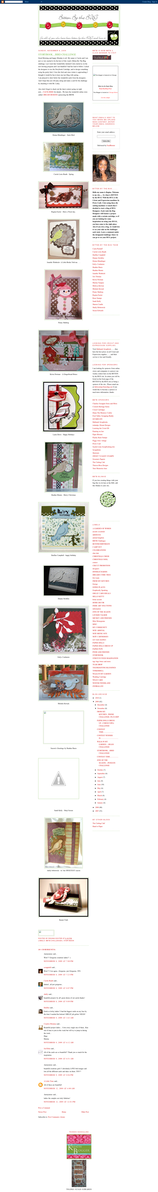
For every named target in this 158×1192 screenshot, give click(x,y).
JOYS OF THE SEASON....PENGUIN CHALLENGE (106, 763)
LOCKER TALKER (100, 615)
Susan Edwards (98, 310)
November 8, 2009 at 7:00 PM (58, 961)
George (95, 584)
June (99, 784)
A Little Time (49, 1081)
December (101, 705)
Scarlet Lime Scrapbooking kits (104, 447)
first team (96, 578)
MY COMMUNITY (100, 627)
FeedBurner (111, 145)
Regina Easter (97, 295)
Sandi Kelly (97, 301)
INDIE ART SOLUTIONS (102, 605)
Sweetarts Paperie (99, 459)
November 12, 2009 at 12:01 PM (59, 1102)
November (101, 708)
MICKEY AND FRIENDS (102, 618)
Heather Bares (98, 267)
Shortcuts (96, 453)
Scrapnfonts (97, 450)
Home (64, 1112)
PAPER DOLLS (98, 643)
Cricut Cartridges (99, 409)
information (97, 609)
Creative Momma (50, 1024)
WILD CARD (98, 680)
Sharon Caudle (98, 304)
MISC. (95, 624)
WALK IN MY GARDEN (102, 674)
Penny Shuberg (98, 292)
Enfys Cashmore (98, 264)
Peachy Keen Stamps (100, 437)
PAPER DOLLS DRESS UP (103, 646)
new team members (99, 639)
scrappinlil (47, 967)
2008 (97, 807)
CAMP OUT (97, 547)
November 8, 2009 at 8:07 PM (58, 988)
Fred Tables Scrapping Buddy (103, 416)
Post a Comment (44, 1108)
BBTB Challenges (54, 941)
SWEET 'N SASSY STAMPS (103, 456)
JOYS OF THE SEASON (101, 612)
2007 (97, 811)
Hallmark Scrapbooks (100, 422)
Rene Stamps (97, 298)
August (100, 777)
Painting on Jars (98, 431)
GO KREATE (97, 419)
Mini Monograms (99, 621)
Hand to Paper (98, 826)
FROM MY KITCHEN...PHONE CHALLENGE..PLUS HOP (108, 714)
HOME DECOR (98, 602)
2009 (97, 701)
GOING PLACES (99, 587)
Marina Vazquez (98, 282)
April (99, 792)
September (101, 773)
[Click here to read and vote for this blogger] (105, 75)
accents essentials (99, 531)
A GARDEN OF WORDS (102, 528)
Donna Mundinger (99, 261)
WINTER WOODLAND (101, 683)
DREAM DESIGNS (50, 95)
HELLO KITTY (98, 596)
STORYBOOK (69, 941)
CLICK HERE (48, 92)
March (99, 795)
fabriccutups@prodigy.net (103, 387)
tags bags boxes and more (102, 661)
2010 (97, 698)
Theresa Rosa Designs (100, 465)
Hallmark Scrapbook (104, 349)
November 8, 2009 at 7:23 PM (58, 974)
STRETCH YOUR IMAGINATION (105, 658)
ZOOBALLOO (98, 686)
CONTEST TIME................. (107, 756)
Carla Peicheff (98, 248)
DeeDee (46, 1007)
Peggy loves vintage (99, 440)
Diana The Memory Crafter (102, 413)
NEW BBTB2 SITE (100, 633)
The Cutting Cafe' (99, 823)
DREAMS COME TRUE (102, 575)
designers (96, 568)
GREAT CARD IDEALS (102, 593)
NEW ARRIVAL (99, 630)
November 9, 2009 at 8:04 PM (58, 1075)
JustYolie (47, 1048)
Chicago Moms (113, 92)
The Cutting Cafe (99, 462)
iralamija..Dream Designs (101, 425)
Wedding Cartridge (99, 677)
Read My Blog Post (105, 88)
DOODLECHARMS (100, 571)
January (100, 803)
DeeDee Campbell (99, 255)
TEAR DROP (97, 664)
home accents (97, 599)
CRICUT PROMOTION (101, 565)
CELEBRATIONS (99, 550)
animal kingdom (98, 538)
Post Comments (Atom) (56, 1117)
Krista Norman (98, 279)
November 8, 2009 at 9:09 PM (58, 1001)
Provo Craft (97, 443)
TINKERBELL (98, 670)
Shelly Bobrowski (99, 307)
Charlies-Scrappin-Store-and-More (105, 403)
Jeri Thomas (97, 276)
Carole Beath (48, 980)
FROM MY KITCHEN (101, 581)
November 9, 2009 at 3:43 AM (59, 1018)
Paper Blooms (98, 434)
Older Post (85, 1112)
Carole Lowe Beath (99, 252)
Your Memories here (100, 468)
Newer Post (42, 1112)
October (100, 770)
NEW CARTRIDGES (100, 636)
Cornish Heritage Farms (101, 406)
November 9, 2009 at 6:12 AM (59, 1042)
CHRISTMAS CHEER (101, 556)
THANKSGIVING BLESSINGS (104, 667)
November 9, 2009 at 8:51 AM (59, 1058)
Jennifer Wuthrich (99, 273)
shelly (46, 994)
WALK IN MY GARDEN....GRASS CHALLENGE (105, 744)
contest (95, 562)
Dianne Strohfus (98, 258)
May (99, 788)
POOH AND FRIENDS (101, 652)
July (99, 781)
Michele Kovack (98, 289)
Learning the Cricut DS (101, 428)
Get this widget (105, 97)
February (100, 799)
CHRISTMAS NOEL (100, 559)
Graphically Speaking (100, 590)
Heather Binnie (98, 270)
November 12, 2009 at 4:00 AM (59, 1088)
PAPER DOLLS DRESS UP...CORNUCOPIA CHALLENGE (106, 723)
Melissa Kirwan (98, 286)
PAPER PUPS (98, 649)
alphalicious (97, 534)
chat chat (96, 553)
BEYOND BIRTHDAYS (101, 544)
